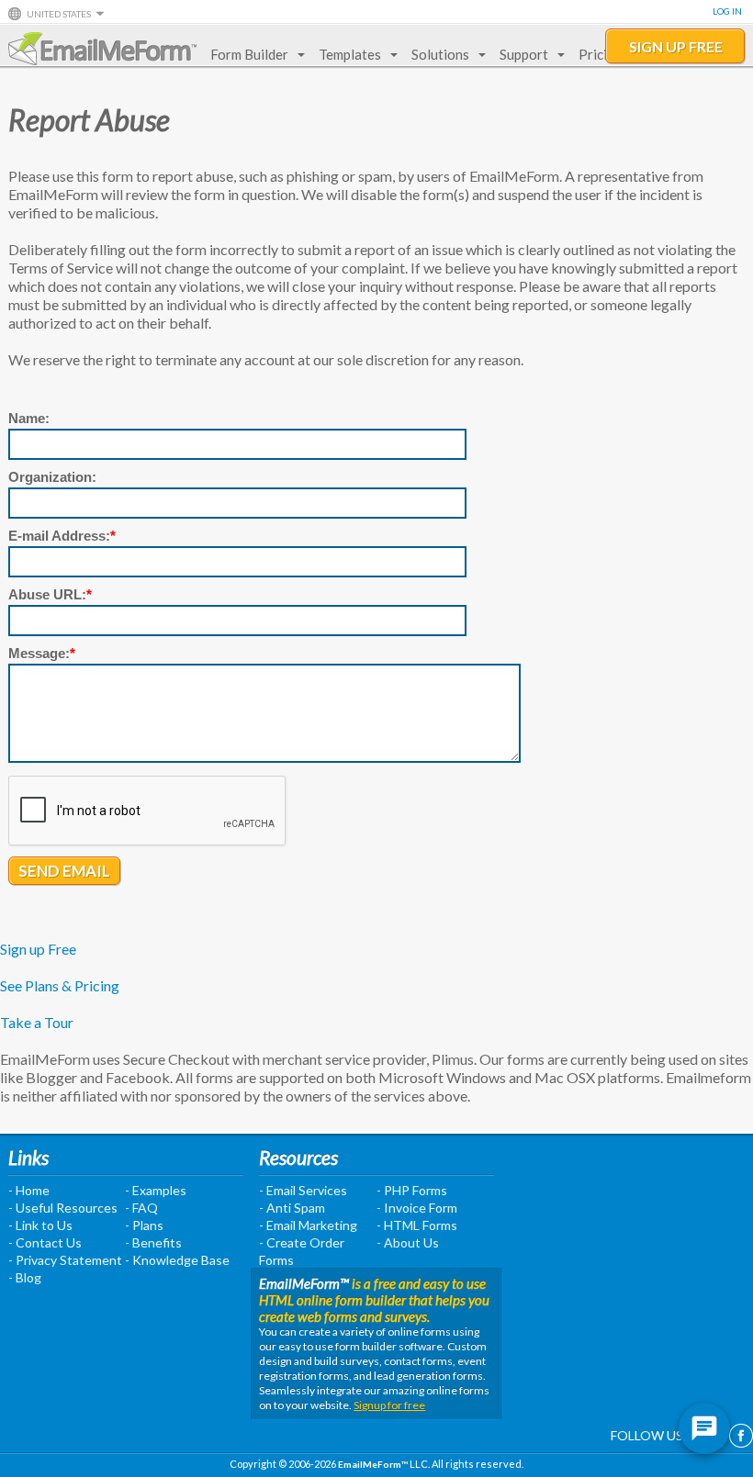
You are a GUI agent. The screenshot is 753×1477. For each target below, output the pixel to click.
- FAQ (141, 1207)
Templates (350, 54)
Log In (727, 11)
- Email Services (303, 1190)
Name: (29, 418)
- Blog (24, 1277)
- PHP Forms (411, 1190)
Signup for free (389, 1405)
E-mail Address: (62, 535)
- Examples (155, 1190)
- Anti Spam (292, 1207)
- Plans (144, 1225)
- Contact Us (45, 1242)
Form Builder (249, 54)
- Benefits (153, 1242)
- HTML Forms (416, 1225)
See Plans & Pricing (59, 985)
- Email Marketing (308, 1225)
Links (28, 1157)
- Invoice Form (416, 1207)
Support (524, 54)
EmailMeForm (102, 48)
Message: (41, 653)
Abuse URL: (50, 594)
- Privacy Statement (65, 1260)
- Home (29, 1190)
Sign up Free (38, 948)
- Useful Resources (63, 1207)
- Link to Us (40, 1225)
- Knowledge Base (177, 1260)
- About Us (407, 1242)
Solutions (440, 54)
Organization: (52, 477)
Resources (298, 1157)
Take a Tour (36, 1022)
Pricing (601, 54)
